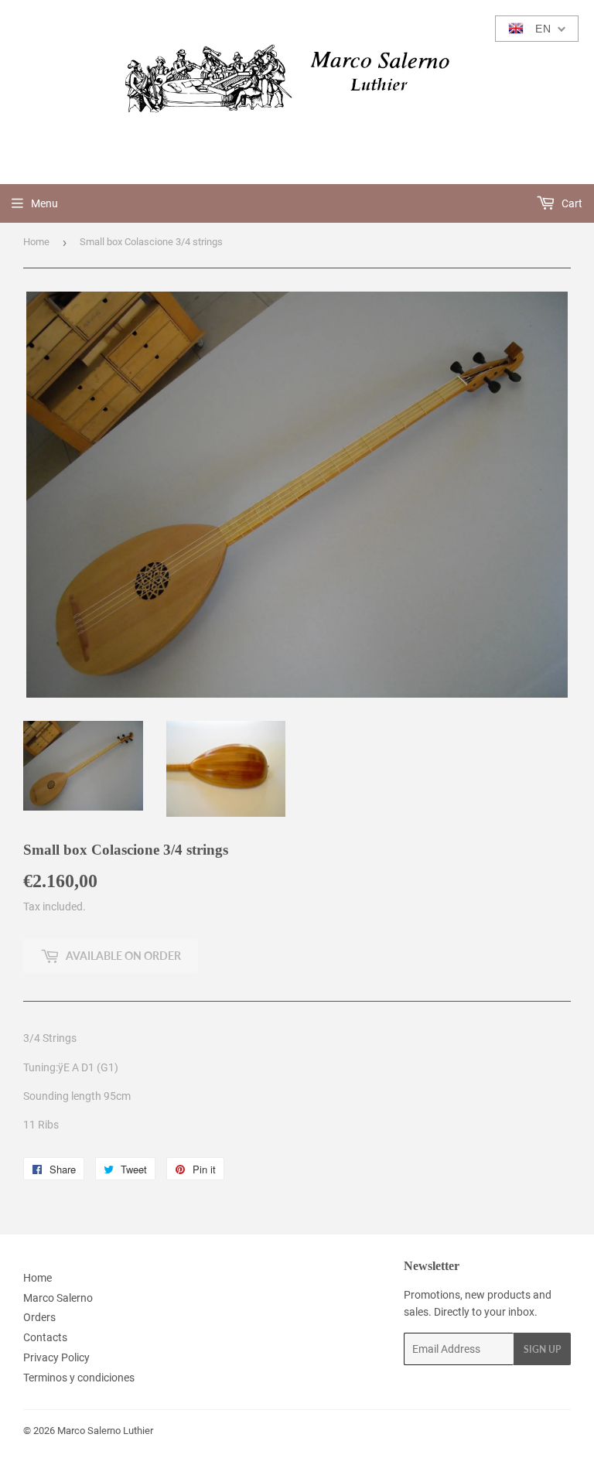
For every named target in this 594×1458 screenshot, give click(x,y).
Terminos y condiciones (79, 1377)
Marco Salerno (58, 1298)
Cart (570, 203)
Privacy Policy (56, 1357)
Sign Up (542, 1349)
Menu (44, 203)
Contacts (45, 1337)
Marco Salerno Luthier (105, 1430)
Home (36, 242)
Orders (39, 1317)
